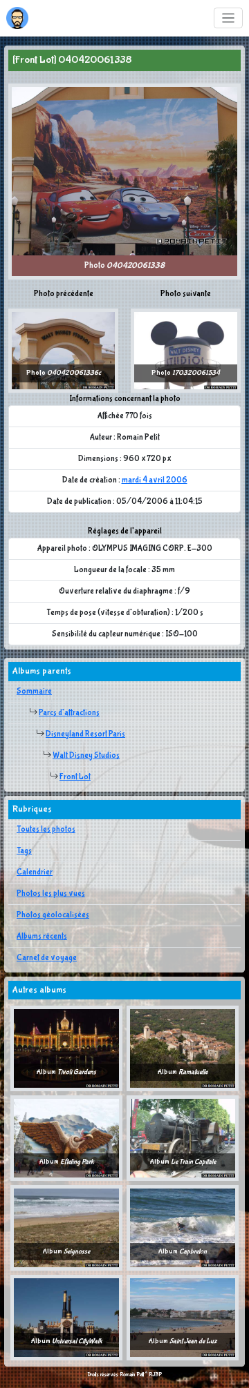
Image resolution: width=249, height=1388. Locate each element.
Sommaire (34, 691)
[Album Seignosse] (66, 1228)
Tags (24, 851)
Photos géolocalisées (53, 915)
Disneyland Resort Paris (85, 734)
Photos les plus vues (51, 894)
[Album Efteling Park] (66, 1138)
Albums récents (42, 936)
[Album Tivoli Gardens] (66, 1048)
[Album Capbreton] (183, 1228)
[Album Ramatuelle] (183, 1048)
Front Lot (75, 777)
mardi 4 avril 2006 (154, 480)
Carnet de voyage (47, 958)
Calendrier (35, 872)
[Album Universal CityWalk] (66, 1317)
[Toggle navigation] (228, 18)
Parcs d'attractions (69, 713)
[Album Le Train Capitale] (183, 1138)
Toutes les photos (46, 829)
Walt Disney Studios (86, 756)
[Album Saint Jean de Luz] (183, 1317)
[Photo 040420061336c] (63, 350)
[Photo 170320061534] (186, 350)
